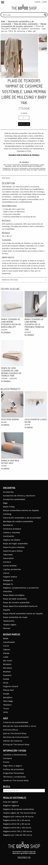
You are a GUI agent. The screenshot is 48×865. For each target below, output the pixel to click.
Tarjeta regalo (9, 624)
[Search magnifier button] (45, 14)
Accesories (8, 492)
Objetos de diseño (11, 540)
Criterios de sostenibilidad (15, 722)
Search (5, 794)
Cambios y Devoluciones (14, 754)
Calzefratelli (9, 642)
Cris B (6, 646)
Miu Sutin (7, 660)
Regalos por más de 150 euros (17, 835)
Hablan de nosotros (12, 741)
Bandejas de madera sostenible (18, 521)
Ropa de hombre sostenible (16, 602)
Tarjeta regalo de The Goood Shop (19, 813)
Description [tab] (6, 178)
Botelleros (8, 525)
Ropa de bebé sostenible (15, 599)
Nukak (6, 679)
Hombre (7, 562)
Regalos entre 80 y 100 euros (17, 827)
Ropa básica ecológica (13, 595)
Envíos (6, 762)
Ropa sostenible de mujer (15, 617)
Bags (5, 503)
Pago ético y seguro (12, 766)
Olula (5, 683)
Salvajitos (7, 697)
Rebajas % (8, 580)
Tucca (6, 708)
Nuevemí (7, 675)
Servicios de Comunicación (16, 737)
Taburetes (8, 554)
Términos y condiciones (14, 777)
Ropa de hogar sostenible (26, 24)
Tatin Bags (8, 701)
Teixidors (25, 162)
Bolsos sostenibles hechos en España (21, 510)
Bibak (5, 638)
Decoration (8, 558)
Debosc (6, 649)
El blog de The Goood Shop (16, 744)
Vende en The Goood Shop (16, 780)
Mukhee (7, 671)
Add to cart (24, 124)
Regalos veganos (11, 805)
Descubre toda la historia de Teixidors (24, 155)
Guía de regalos (10, 802)
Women (6, 628)
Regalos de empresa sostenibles (18, 809)
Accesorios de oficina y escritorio (19, 495)
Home (3, 21)
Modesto (7, 664)
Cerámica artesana (12, 529)
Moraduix (7, 668)
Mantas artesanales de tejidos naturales (24, 169)
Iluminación (8, 536)
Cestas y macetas (11, 532)
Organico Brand (10, 686)
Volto (5, 712)
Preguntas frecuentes (13, 773)
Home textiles (9, 565)
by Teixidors (5, 332)
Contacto (7, 758)
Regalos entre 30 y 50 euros (16, 820)
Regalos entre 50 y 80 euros (16, 824)
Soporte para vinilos (12, 551)
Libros (6, 573)
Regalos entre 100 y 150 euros (17, 831)
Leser (5, 657)
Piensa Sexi (8, 690)
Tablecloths (8, 621)
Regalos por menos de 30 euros (18, 816)
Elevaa (6, 653)
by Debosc (5, 425)
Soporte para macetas (13, 547)
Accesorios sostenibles (14, 499)
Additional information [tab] (10, 280)
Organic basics (10, 577)
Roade (6, 694)
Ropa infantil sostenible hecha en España (23, 613)
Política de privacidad (13, 769)
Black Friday (9, 507)
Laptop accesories (12, 569)
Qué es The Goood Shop (14, 733)
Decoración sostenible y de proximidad (25, 168)
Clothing (7, 514)
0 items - (41, 2)
